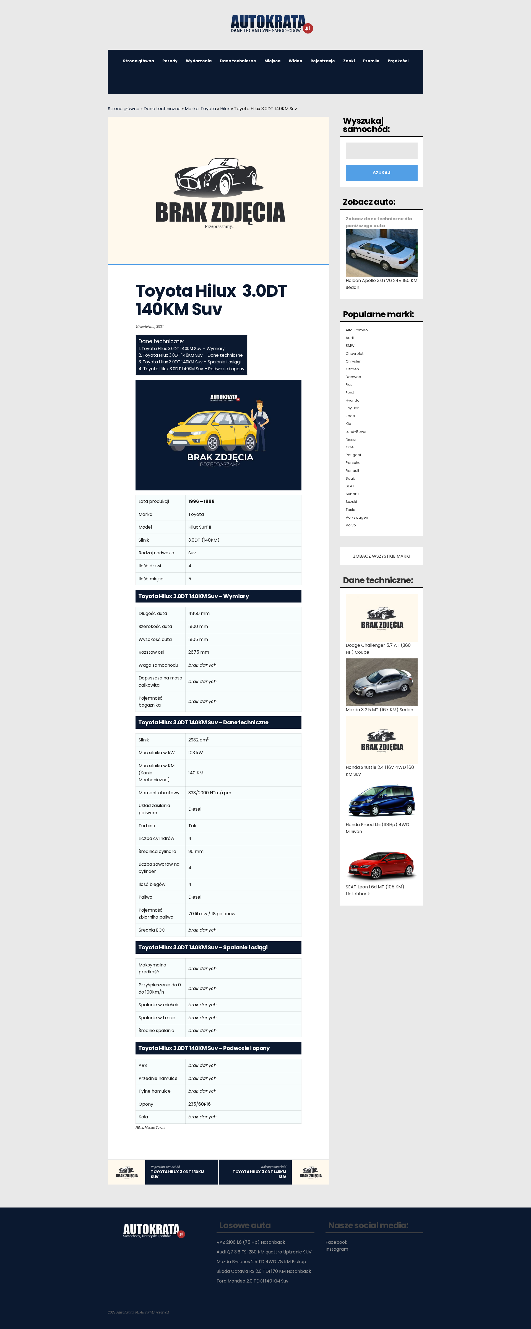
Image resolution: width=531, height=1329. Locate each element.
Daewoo (353, 376)
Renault (352, 470)
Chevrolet (354, 353)
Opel (350, 447)
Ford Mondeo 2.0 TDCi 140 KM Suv (252, 1281)
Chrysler (353, 361)
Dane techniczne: (378, 580)
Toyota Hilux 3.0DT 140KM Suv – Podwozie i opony (193, 369)
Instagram (337, 1249)
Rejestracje (323, 61)
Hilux (225, 108)
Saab (350, 478)
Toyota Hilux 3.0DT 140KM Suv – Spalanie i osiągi (192, 362)
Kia (348, 423)
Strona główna (138, 61)
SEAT (350, 486)
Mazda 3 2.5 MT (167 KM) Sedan (379, 710)
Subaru (352, 494)
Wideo (295, 61)
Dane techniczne (238, 61)
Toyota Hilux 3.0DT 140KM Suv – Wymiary (183, 348)
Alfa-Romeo (357, 330)
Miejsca (272, 61)
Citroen (352, 369)
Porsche (353, 462)
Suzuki (351, 501)
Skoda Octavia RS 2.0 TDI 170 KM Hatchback (264, 1271)
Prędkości (398, 61)
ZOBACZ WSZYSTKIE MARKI (381, 556)
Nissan (352, 439)
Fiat (349, 384)
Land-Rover (356, 431)
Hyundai (353, 400)
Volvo (351, 525)
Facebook (336, 1242)
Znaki (349, 61)
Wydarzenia (199, 61)
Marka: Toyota (200, 108)
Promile (371, 61)
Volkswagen (357, 517)
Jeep (350, 415)
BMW (350, 345)
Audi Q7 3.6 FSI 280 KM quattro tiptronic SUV (264, 1252)
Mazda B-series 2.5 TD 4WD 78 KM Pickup (261, 1261)
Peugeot (353, 455)
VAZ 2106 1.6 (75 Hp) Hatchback (251, 1242)
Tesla (350, 509)
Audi (350, 337)
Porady (170, 61)
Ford (350, 392)
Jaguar (352, 408)
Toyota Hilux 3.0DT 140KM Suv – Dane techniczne (193, 355)
